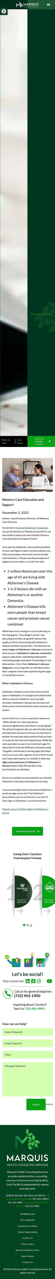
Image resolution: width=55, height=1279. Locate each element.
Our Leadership (27, 1220)
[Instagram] (39, 981)
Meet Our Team (6, 441)
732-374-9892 (14, 1202)
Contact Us (27, 1262)
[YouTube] (49, 981)
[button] (4, 11)
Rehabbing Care (27, 1214)
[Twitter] (43, 980)
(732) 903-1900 (27, 995)
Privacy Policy (27, 1244)
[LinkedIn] (28, 981)
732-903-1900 (39, 1198)
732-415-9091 (35, 1008)
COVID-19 (28, 1238)
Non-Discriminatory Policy (27, 1250)
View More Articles (26, 831)
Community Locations (28, 1226)
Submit (36, 1104)
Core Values (20, 441)
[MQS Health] (27, 4)
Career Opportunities (28, 1232)
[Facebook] (33, 981)
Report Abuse (27, 1256)
